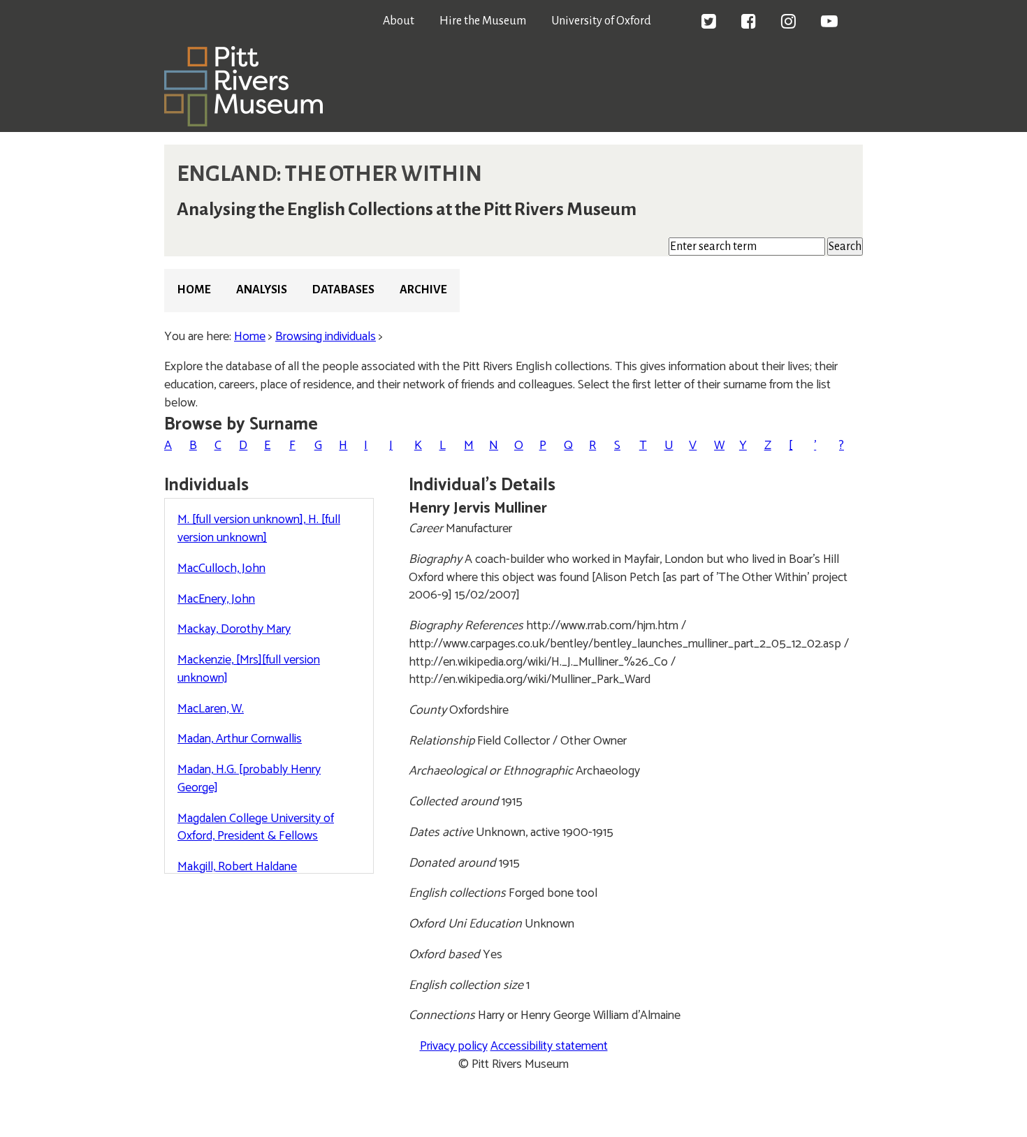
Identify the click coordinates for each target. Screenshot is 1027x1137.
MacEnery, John (216, 599)
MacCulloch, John (221, 568)
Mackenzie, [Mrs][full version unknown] (248, 669)
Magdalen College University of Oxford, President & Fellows (255, 827)
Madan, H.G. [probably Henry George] (249, 778)
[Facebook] (748, 23)
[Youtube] (829, 23)
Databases (343, 290)
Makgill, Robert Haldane (237, 866)
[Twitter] (708, 23)
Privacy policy (454, 1046)
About (398, 21)
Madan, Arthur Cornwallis (239, 738)
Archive (423, 290)
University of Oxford (601, 21)
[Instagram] (788, 23)
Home (194, 290)
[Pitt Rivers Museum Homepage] (243, 122)
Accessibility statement (549, 1046)
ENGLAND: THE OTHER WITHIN (329, 174)
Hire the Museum (482, 21)
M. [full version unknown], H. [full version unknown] (258, 528)
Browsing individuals (325, 336)
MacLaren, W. (210, 708)
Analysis (261, 290)
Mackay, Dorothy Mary (234, 629)
